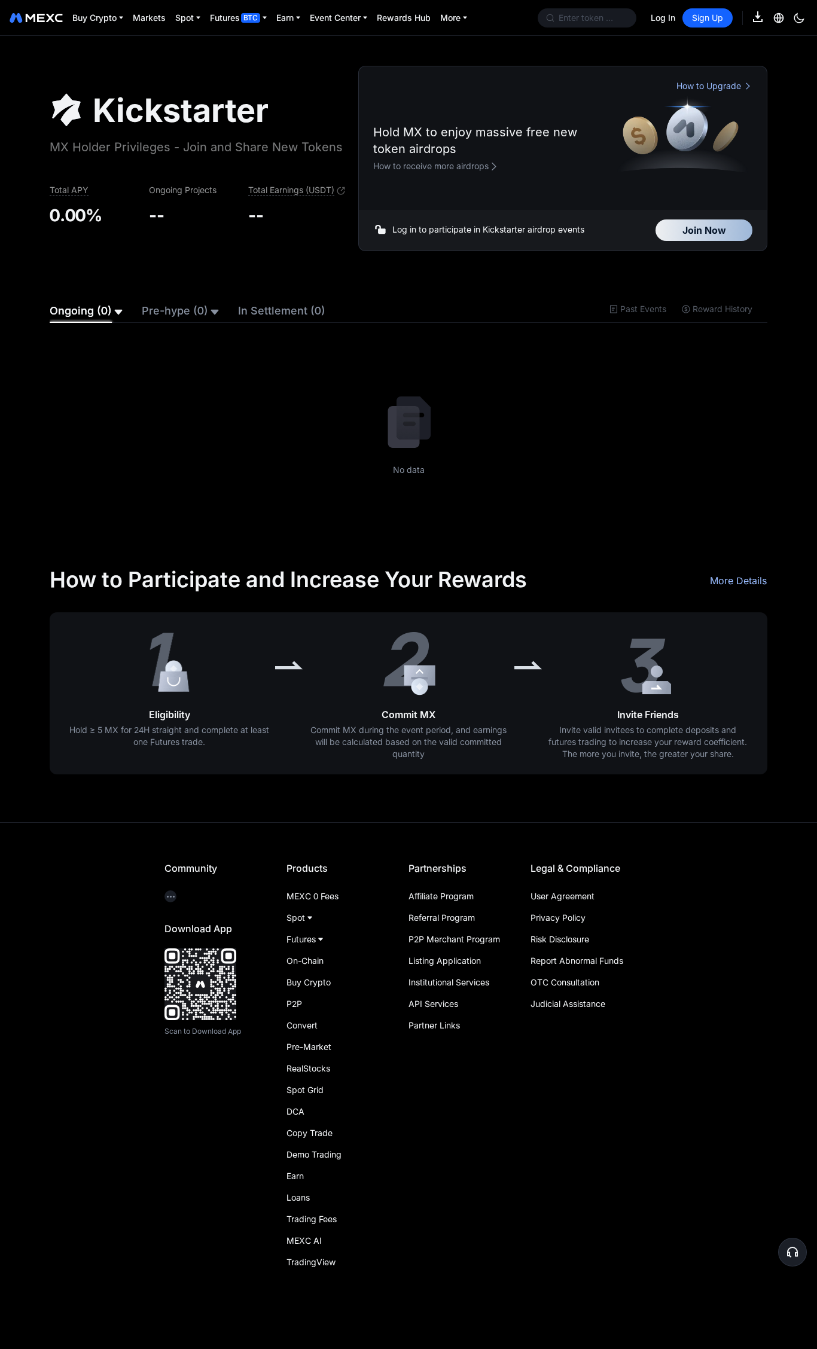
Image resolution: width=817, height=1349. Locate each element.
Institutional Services (448, 996)
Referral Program (441, 931)
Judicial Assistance (568, 1017)
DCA (295, 1125)
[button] (792, 1252)
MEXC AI (304, 1254)
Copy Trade (309, 1147)
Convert (302, 1039)
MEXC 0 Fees (312, 910)
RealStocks (308, 1082)
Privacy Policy (558, 931)
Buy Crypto (308, 996)
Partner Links (434, 1039)
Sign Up (707, 18)
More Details (738, 594)
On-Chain (305, 974)
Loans (298, 1211)
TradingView (311, 1276)
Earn (295, 1190)
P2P (294, 1017)
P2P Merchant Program (454, 953)
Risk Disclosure (560, 953)
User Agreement (563, 910)
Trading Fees (311, 1233)
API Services (433, 1017)
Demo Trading (314, 1168)
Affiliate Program (441, 910)
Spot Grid (305, 1103)
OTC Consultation (565, 996)
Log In (663, 18)
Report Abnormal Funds (577, 974)
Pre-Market (308, 1060)
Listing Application (444, 974)
